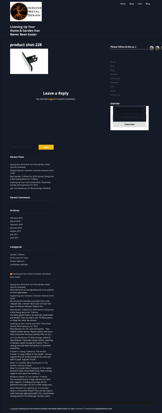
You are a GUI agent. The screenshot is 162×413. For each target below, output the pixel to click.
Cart (140, 4)
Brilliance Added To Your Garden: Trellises (28, 376)
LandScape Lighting (18, 264)
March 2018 (15, 221)
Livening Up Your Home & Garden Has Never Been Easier (25, 30)
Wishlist (113, 74)
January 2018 (16, 228)
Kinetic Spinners (17, 261)
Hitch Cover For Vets (19, 258)
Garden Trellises (17, 254)
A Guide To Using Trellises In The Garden (28, 351)
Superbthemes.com (103, 408)
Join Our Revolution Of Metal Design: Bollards (30, 188)
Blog (148, 4)
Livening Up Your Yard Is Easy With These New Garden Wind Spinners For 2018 (30, 183)
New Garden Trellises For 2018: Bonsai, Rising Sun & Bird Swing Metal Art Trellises (32, 177)
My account (115, 78)
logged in (52, 98)
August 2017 (15, 231)
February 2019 (16, 218)
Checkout (114, 82)
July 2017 (14, 234)
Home (122, 4)
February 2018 (16, 224)
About (113, 90)
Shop (131, 4)
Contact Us (115, 95)
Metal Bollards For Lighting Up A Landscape (29, 388)
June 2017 (14, 237)
